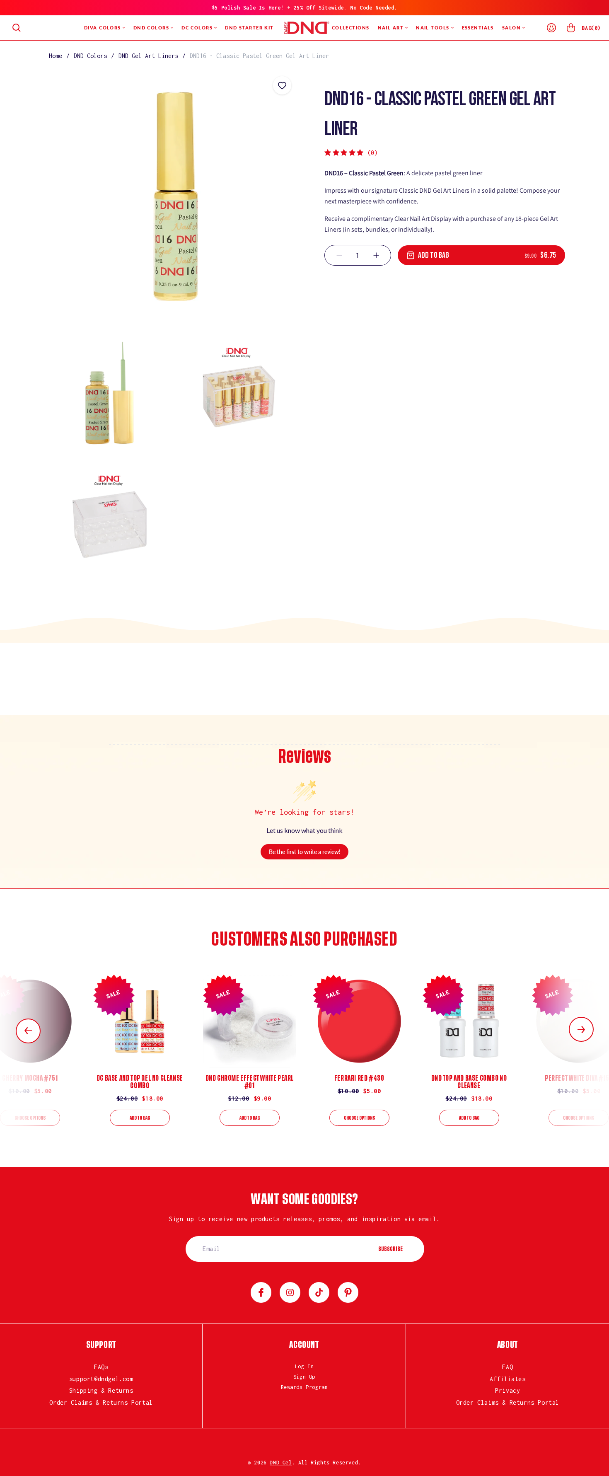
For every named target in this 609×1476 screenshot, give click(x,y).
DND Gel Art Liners (148, 55)
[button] (16, 27)
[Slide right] (581, 1029)
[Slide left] (28, 1031)
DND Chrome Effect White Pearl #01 (249, 1082)
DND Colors (90, 55)
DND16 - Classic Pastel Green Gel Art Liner (259, 55)
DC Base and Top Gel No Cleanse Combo (140, 1082)
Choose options (30, 1118)
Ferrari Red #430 (359, 1078)
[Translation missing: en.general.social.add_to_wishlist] (282, 85)
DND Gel (281, 1462)
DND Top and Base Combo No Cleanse (469, 1082)
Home (55, 55)
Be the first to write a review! (305, 851)
